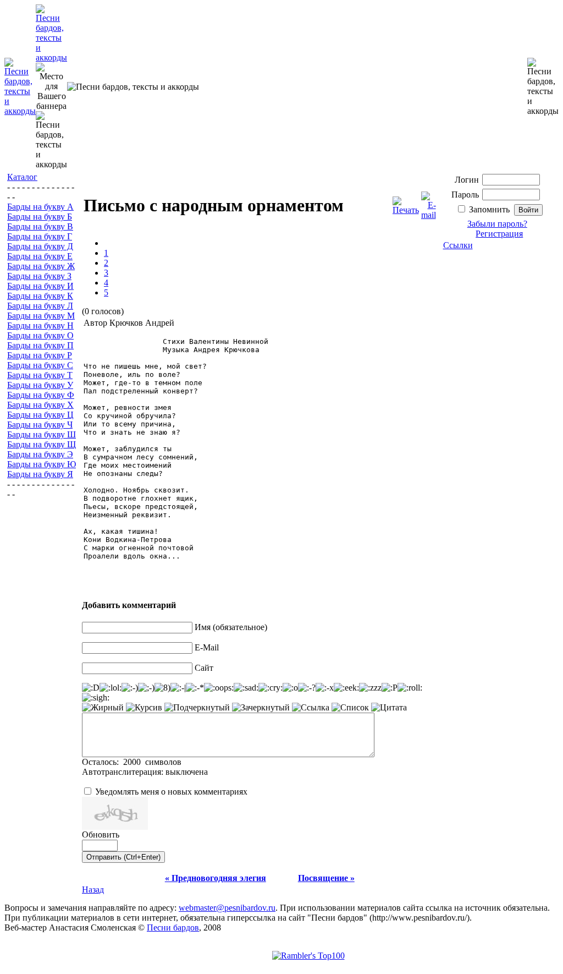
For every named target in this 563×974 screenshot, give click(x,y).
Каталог (22, 177)
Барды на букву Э (40, 454)
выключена (186, 771)
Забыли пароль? (497, 223)
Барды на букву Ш (41, 434)
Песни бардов (173, 927)
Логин (467, 179)
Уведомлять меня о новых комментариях (171, 791)
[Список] (350, 708)
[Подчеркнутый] (197, 708)
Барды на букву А (40, 206)
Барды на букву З (39, 276)
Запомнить (489, 209)
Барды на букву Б (39, 216)
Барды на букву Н (40, 325)
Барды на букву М (41, 315)
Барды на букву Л (40, 305)
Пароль (465, 194)
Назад (93, 889)
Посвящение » (326, 878)
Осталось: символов (131, 762)
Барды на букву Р (39, 355)
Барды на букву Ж (41, 266)
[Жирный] (103, 708)
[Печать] (406, 202)
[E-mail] (428, 202)
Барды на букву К (40, 295)
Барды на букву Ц (40, 414)
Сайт (204, 667)
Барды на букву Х (40, 404)
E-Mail (207, 647)
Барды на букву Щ (41, 444)
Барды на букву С (40, 365)
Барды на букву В (40, 226)
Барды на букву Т (40, 375)
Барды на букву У (40, 385)
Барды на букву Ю (41, 464)
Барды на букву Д (40, 246)
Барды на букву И (40, 286)
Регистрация (499, 233)
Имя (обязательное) (231, 627)
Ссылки (458, 245)
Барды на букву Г (39, 236)
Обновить (100, 834)
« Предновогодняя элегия (215, 878)
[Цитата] (389, 708)
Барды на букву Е (40, 256)
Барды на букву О (40, 335)
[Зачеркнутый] (261, 708)
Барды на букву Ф (40, 395)
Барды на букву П (40, 345)
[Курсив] (144, 708)
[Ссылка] (310, 708)
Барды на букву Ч (40, 424)
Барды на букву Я (40, 474)
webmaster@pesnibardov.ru (227, 907)
